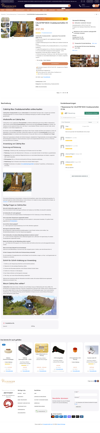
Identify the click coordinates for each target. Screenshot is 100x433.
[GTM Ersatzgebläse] (58, 350)
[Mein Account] (98, 10)
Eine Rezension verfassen (92, 113)
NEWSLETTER (89, 1)
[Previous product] (95, 14)
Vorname (77, 397)
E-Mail (96, 1)
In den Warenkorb (55, 63)
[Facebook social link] (82, 1)
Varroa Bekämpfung (11, 14)
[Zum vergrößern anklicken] (13, 38)
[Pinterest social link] (64, 93)
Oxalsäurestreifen (21, 14)
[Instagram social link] (84, 1)
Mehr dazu (94, 43)
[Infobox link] (84, 5)
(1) (11, 364)
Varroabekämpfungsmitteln (27, 164)
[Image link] (8, 381)
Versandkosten (46, 77)
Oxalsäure (5, 201)
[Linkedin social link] (65, 93)
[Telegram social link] (67, 93)
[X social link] (62, 93)
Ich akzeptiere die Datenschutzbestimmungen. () (86, 403)
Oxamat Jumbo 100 (91, 358)
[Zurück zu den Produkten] (96, 14)
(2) (27, 365)
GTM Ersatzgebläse (58, 358)
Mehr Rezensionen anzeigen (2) (80, 176)
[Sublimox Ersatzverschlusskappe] (8, 350)
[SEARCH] (69, 6)
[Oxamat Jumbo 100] (91, 350)
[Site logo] (8, 5)
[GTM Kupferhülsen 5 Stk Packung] (75, 350)
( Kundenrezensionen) (46, 33)
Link (76, 404)
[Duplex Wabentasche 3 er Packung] (41, 348)
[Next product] (98, 14)
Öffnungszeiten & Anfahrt (7, 1)
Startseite (3, 14)
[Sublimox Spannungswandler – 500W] (25, 350)
